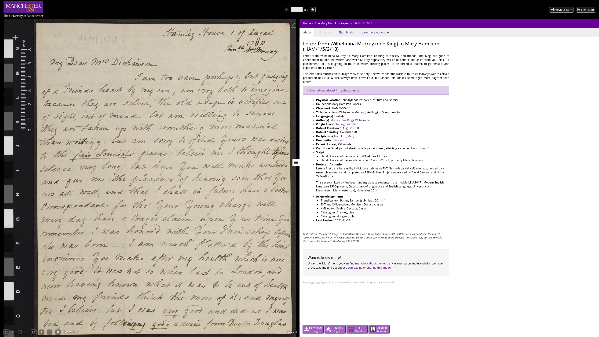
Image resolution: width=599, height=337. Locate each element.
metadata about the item (371, 263)
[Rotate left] (6, 332)
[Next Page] (313, 9)
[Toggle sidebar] (296, 162)
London (338, 140)
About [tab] (307, 32)
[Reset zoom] (58, 332)
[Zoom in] (41, 332)
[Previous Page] (286, 9)
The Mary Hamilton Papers (332, 23)
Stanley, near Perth (347, 124)
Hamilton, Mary (344, 136)
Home (307, 23)
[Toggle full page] (293, 25)
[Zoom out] (49, 332)
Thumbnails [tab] (346, 32)
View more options (374, 32)
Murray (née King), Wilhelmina (350, 120)
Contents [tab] (325, 32)
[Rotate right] (34, 332)
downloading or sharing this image (368, 268)
